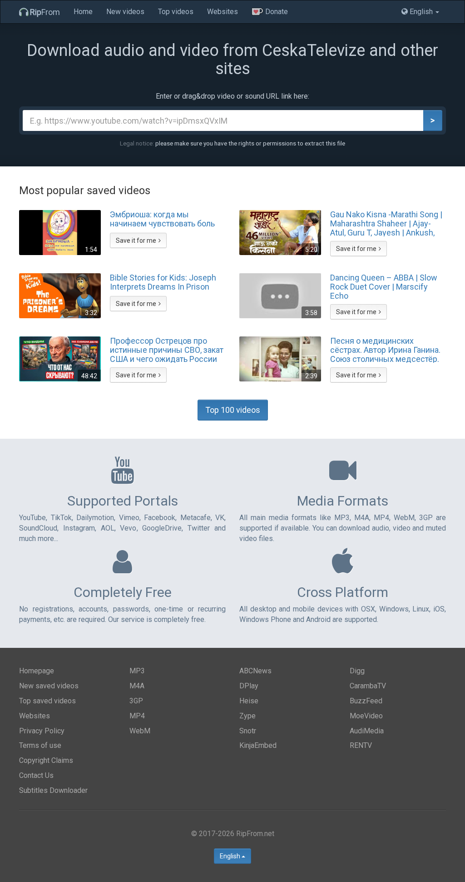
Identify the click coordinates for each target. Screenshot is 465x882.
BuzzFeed (366, 701)
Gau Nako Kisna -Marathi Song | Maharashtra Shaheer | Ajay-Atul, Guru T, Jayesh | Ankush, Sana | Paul (386, 223)
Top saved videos (47, 701)
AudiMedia (367, 731)
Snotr (247, 731)
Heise (248, 701)
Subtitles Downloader (53, 790)
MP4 (137, 716)
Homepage (36, 671)
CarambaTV (368, 686)
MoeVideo (366, 716)
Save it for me (136, 240)
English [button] (421, 11)
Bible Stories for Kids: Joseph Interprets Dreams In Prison (163, 282)
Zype (247, 716)
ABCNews (255, 671)
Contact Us (36, 775)
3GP (136, 701)
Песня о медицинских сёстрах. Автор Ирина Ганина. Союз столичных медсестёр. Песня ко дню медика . (385, 349)
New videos (125, 11)
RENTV (361, 745)
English (231, 856)
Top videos (175, 11)
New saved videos (49, 686)
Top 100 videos (232, 410)
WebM (139, 731)
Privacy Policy (41, 731)
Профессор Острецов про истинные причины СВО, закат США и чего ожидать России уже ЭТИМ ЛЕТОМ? (166, 349)
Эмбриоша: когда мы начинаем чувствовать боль (162, 219)
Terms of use (40, 745)
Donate (275, 11)
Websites (222, 11)
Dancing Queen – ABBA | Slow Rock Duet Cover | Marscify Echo (383, 286)
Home (83, 11)
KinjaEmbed (258, 745)
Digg (357, 671)
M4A (136, 686)
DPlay (248, 686)
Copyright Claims (46, 760)
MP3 (137, 671)
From (45, 12)
